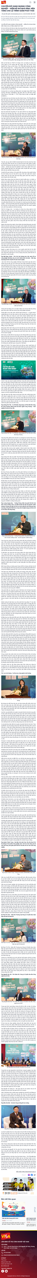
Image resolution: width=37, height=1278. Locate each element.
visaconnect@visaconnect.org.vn (12, 1255)
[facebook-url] (2, 1271)
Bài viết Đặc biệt (5, 1266)
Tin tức (4, 1220)
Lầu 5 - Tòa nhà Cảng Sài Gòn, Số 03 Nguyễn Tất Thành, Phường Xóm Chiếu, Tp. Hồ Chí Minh (19, 1247)
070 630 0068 (7, 1252)
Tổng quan (3, 1260)
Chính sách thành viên (6, 1264)
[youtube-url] (6, 1271)
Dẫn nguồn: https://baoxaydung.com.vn (26, 1171)
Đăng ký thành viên (6, 1262)
